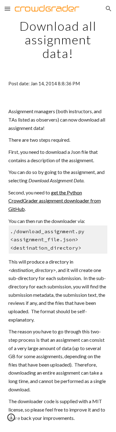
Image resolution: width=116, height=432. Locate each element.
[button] (7, 8)
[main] (58, 40)
